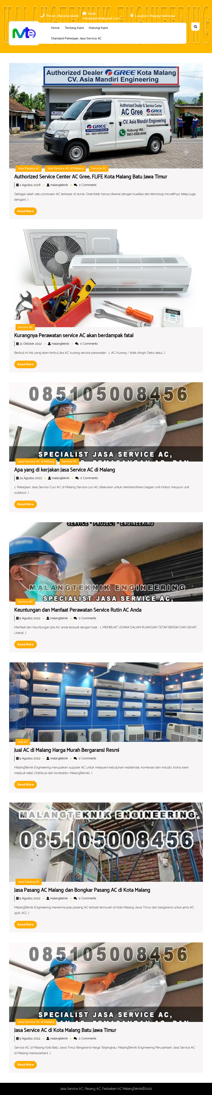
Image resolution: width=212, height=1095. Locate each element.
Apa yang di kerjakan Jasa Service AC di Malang (64, 470)
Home (55, 28)
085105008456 (68, 16)
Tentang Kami (74, 28)
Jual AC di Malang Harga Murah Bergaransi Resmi (66, 750)
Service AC (98, 168)
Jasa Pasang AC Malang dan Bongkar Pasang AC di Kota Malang (82, 890)
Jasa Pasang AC (29, 168)
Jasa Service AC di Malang (65, 168)
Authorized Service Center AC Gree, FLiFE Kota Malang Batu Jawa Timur (90, 177)
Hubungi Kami (98, 28)
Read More (27, 212)
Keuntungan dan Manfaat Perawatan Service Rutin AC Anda (77, 610)
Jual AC (23, 741)
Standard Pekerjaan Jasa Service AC (76, 38)
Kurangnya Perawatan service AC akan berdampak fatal (74, 335)
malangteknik (59, 185)
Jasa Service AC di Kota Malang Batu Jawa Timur (65, 1030)
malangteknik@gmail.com (101, 18)
